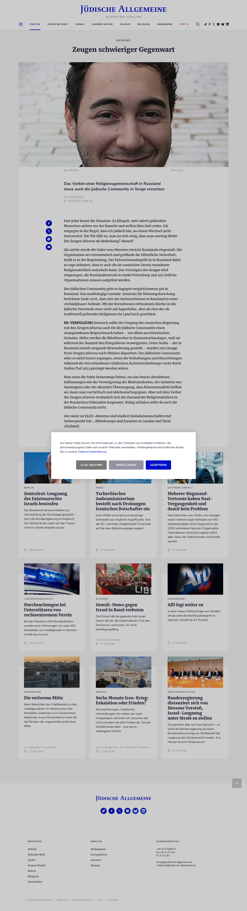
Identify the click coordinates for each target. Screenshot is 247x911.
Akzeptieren (158, 465)
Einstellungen (126, 465)
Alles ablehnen (91, 465)
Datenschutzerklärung (92, 452)
